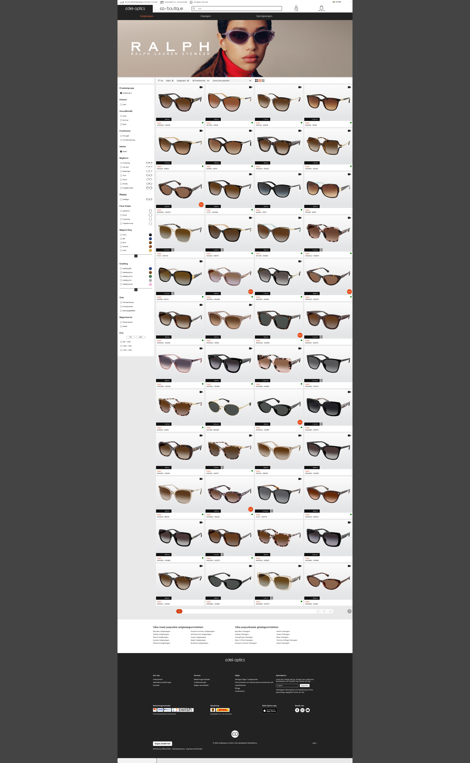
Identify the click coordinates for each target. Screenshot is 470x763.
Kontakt (156, 685)
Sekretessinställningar (162, 682)
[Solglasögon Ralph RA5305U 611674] (230, 319)
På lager (126, 136)
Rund (125, 215)
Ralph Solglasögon (198, 640)
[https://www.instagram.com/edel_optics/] (302, 710)
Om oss (156, 675)
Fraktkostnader (200, 682)
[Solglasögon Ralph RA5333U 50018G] (180, 537)
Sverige (338, 2)
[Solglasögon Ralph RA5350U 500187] (279, 406)
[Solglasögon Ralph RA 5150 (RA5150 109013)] (230, 101)
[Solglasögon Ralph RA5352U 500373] (328, 276)
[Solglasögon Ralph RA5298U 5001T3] (328, 406)
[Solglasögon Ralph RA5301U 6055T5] (328, 319)
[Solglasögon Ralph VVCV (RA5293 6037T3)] (279, 493)
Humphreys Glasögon (244, 637)
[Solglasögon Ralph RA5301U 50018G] (230, 363)
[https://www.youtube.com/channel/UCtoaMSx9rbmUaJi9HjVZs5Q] (308, 710)
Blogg (237, 688)
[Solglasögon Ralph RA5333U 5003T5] (230, 537)
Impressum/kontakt (194, 749)
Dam (124, 104)
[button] (135, 8)
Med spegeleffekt (129, 311)
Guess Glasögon (283, 634)
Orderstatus (240, 691)
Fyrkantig (126, 163)
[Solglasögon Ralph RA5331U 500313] (180, 580)
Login (296, 10)
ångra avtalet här (162, 744)
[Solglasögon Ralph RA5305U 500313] (180, 101)
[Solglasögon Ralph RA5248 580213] (180, 493)
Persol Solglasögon (161, 637)
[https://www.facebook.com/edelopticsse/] (297, 710)
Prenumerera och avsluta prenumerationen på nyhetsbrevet (254, 683)
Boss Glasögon (282, 637)
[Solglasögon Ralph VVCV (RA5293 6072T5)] (180, 232)
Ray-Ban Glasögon (242, 631)
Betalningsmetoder (202, 679)
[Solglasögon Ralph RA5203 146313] (180, 406)
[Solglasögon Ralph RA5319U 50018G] (279, 276)
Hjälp (237, 675)
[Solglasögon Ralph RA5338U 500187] (230, 580)
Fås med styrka (128, 302)
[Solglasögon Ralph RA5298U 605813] (279, 363)
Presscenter (158, 679)
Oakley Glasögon (242, 634)
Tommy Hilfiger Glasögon (286, 640)
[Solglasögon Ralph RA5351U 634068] (230, 276)
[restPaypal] (167, 710)
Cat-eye (126, 167)
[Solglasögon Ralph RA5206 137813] (328, 101)
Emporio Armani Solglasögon (203, 631)
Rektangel (126, 171)
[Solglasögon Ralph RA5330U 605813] (279, 537)
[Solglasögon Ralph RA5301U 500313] (279, 145)
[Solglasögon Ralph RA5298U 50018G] (328, 537)
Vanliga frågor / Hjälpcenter (246, 679)
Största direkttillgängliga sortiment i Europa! (141, 2)
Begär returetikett (201, 685)
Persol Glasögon (283, 631)
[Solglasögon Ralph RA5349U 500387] (279, 319)
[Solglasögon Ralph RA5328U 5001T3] (328, 363)
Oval (124, 175)
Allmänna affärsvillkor (162, 749)
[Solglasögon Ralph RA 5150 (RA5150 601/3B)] (279, 232)
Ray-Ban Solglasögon (161, 631)
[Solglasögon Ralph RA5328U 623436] (180, 363)
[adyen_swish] (183, 710)
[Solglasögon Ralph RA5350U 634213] (230, 493)
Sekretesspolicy (178, 749)
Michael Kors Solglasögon (201, 634)
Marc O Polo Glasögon (244, 640)
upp (314, 743)
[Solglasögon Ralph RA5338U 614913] (328, 580)
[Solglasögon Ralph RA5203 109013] (180, 145)
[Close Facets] (136, 80)
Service (197, 675)
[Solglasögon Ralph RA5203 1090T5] (230, 232)
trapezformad (128, 223)
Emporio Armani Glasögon (246, 643)
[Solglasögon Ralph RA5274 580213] (279, 450)
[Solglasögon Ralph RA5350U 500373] (180, 188)
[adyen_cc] (155, 710)
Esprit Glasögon (282, 643)
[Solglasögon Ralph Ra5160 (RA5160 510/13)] (230, 145)
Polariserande (128, 306)
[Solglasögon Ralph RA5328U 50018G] (328, 450)
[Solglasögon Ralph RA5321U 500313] (180, 450)
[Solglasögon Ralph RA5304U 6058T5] (328, 232)
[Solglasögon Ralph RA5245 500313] (279, 101)
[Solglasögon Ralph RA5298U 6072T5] (279, 580)
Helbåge (126, 199)
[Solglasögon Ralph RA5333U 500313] (180, 319)
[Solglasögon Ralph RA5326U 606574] (328, 493)
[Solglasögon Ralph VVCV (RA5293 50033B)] (230, 188)
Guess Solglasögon (198, 637)
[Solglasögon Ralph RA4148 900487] (230, 406)
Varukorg (321, 10)
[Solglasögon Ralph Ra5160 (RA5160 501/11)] (279, 188)
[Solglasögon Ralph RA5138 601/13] (328, 188)
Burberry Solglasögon (199, 643)
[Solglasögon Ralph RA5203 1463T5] (230, 450)
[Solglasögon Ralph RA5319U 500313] (328, 145)
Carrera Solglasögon (161, 640)
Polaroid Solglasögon (161, 643)
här (302, 692)
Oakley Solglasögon (161, 634)
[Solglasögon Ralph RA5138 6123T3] (180, 276)
